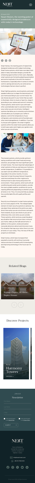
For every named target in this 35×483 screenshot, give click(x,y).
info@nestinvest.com (19, 457)
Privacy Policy (27, 420)
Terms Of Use (11, 420)
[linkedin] (6, 60)
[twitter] (2, 60)
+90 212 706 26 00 (19, 461)
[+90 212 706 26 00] (12, 461)
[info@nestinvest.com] (11, 457)
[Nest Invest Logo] (7, 5)
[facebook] (10, 60)
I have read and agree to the (10, 419)
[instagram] (12, 467)
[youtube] (22, 467)
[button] (14, 305)
